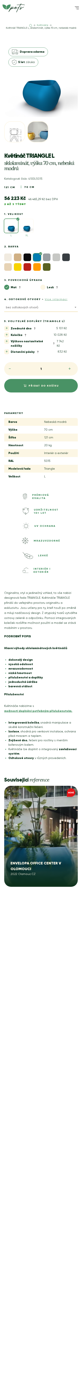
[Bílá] (8, 257)
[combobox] (41, 308)
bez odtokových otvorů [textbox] (22, 307)
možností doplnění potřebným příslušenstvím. (38, 711)
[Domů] (30, 25)
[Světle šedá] (56, 257)
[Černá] (27, 257)
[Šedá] (46, 257)
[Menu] (76, 7)
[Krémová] (8, 267)
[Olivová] (46, 267)
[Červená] (27, 267)
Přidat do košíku (44, 385)
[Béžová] (17, 257)
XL (26, 235)
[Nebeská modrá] (37, 257)
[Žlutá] (17, 267)
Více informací (56, 299)
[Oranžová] (37, 267)
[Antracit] (66, 257)
